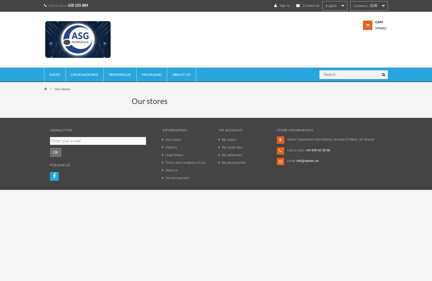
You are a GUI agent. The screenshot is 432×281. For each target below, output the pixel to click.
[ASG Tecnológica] (85, 41)
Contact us (311, 5)
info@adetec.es (308, 161)
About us (181, 74)
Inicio (55, 74)
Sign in (285, 5)
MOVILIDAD (152, 74)
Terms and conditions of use (185, 162)
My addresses (232, 155)
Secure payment (177, 178)
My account (230, 130)
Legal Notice (174, 155)
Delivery (171, 147)
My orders (229, 139)
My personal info (233, 162)
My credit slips (232, 147)
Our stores (173, 139)
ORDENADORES (84, 74)
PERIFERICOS (120, 74)
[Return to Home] (45, 88)
